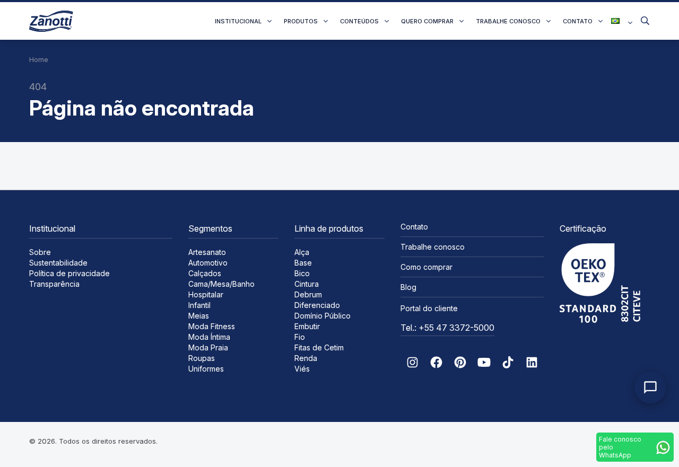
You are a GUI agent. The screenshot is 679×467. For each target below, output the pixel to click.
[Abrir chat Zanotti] (650, 387)
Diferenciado (317, 305)
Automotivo (208, 262)
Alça (301, 252)
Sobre (40, 252)
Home (38, 60)
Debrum (308, 294)
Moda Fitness (211, 326)
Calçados (204, 273)
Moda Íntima (209, 336)
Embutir (307, 326)
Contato (578, 21)
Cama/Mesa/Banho (221, 283)
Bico (302, 273)
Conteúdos (359, 21)
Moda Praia (208, 347)
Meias (198, 315)
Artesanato (207, 252)
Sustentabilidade (58, 262)
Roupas (201, 358)
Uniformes (206, 368)
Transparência (54, 283)
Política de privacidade (69, 273)
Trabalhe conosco (508, 21)
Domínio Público (322, 315)
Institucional (238, 21)
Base (303, 262)
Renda (305, 358)
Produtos (301, 21)
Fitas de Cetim (319, 347)
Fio (299, 336)
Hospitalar (205, 294)
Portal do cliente (429, 308)
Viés (302, 368)
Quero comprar (427, 21)
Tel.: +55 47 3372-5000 (447, 327)
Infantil (199, 305)
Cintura (306, 283)
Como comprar (426, 266)
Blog (408, 287)
